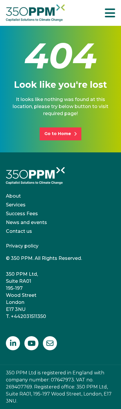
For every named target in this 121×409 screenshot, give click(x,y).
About (13, 196)
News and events (26, 222)
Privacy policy (22, 246)
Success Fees (22, 213)
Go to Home (57, 133)
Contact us (19, 231)
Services (16, 205)
